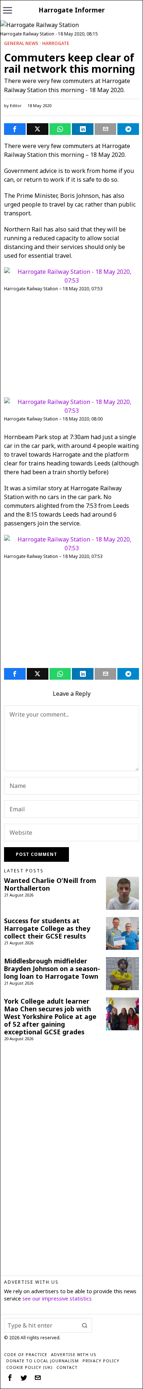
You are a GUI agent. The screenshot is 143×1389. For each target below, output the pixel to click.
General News (21, 43)
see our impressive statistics (57, 1298)
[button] (84, 1325)
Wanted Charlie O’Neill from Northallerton (50, 884)
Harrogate (55, 43)
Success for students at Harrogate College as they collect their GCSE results (47, 928)
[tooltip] (15, 129)
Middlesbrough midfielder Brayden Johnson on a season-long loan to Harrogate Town (52, 968)
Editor (16, 105)
